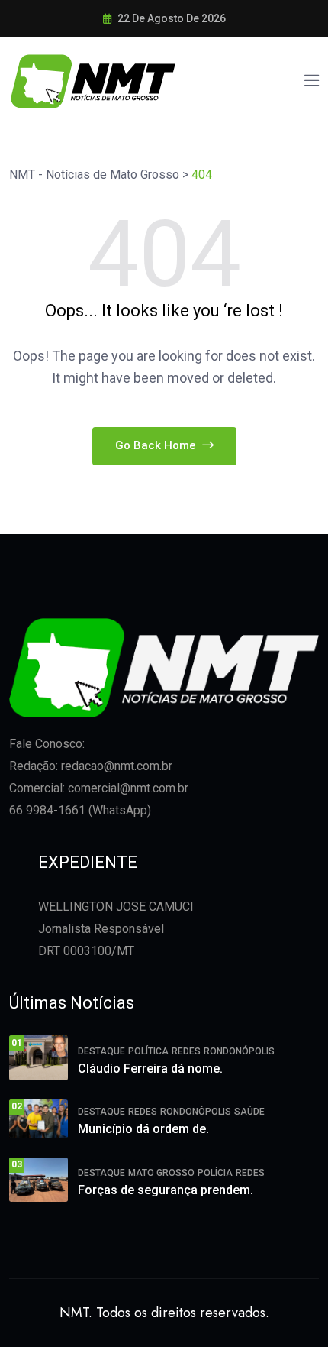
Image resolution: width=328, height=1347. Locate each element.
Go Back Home (157, 445)
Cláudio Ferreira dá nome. (150, 1068)
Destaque (101, 1051)
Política (148, 1051)
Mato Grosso (161, 1172)
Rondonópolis (239, 1051)
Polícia (215, 1172)
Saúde (249, 1111)
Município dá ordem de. (143, 1129)
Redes (186, 1051)
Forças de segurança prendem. (165, 1190)
